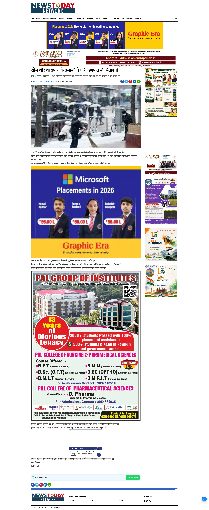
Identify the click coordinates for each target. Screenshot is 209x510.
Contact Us (120, 501)
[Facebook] (144, 501)
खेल (123, 18)
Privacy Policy (97, 501)
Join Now (134, 477)
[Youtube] (150, 501)
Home (38, 18)
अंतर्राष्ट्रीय (129, 18)
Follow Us (148, 496)
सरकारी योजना (80, 18)
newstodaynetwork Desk (42, 82)
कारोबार (105, 18)
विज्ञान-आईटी (138, 18)
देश (110, 18)
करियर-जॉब (61, 18)
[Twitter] (147, 501)
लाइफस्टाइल (90, 18)
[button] (33, 18)
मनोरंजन (98, 18)
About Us (72, 501)
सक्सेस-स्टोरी (70, 18)
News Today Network (77, 496)
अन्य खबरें (116, 18)
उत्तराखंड (45, 18)
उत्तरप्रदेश (53, 18)
